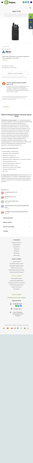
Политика (16, 251)
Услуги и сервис (16, 259)
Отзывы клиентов (16, 242)
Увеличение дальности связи (16, 270)
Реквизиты (16, 253)
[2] (4, 46)
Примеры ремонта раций (16, 272)
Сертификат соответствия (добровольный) (16, 211)
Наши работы (16, 244)
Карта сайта (16, 255)
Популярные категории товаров (16, 297)
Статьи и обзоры (16, 294)
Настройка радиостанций (16, 265)
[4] (7, 46)
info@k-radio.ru (17, 309)
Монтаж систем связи (16, 268)
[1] (3, 46)
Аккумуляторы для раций (16, 284)
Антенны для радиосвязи (16, 280)
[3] (5, 46)
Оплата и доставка (16, 287)
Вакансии (16, 249)
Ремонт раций (16, 261)
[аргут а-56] (15, 31)
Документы (16, 246)
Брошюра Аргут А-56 (10, 196)
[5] (8, 46)
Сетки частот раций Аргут (11, 201)
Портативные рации (16, 278)
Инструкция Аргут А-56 (11, 192)
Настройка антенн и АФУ (16, 263)
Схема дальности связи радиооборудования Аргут (17, 206)
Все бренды (16, 289)
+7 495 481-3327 (17, 304)
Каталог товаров (16, 275)
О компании (16, 240)
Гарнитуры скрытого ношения (16, 282)
